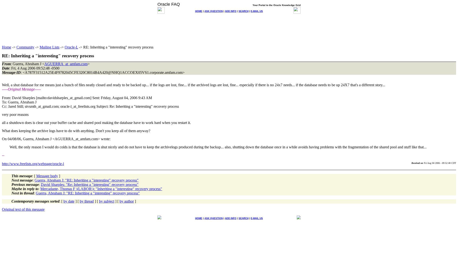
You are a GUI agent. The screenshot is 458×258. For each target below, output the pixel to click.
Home (6, 47)
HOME (198, 11)
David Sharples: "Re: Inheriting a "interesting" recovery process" (90, 185)
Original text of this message (23, 209)
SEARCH (244, 11)
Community (25, 47)
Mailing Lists (49, 47)
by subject (106, 201)
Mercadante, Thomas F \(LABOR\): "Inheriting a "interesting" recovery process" (101, 189)
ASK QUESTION (213, 11)
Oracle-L (71, 47)
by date (68, 201)
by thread (87, 201)
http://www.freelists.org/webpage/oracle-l (33, 164)
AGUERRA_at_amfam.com (66, 64)
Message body (47, 176)
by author (127, 201)
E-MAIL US (257, 11)
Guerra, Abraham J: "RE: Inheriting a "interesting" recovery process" (87, 180)
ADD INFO (230, 11)
